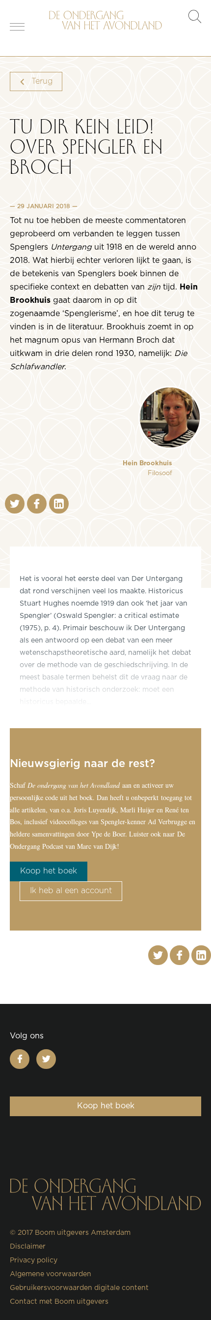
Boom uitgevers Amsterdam (83, 1232)
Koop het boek (48, 871)
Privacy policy (33, 1260)
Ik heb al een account (71, 891)
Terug (41, 81)
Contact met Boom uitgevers (59, 1301)
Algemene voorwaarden (50, 1274)
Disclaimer (28, 1246)
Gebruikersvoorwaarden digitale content (79, 1288)
